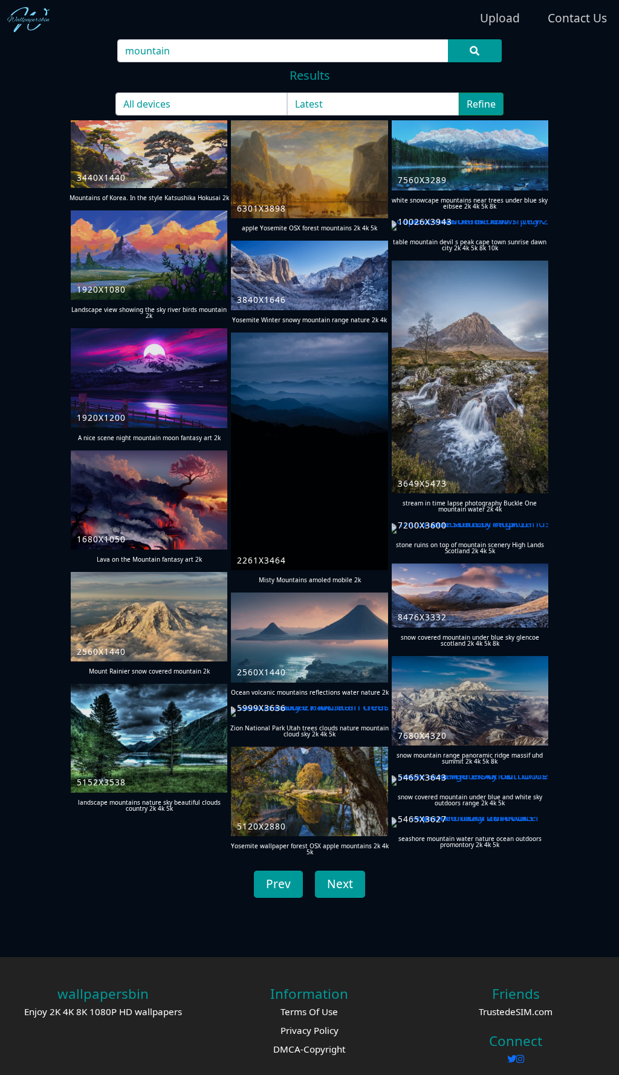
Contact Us (577, 18)
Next (340, 883)
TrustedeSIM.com (516, 1011)
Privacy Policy (309, 1030)
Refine (481, 104)
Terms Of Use (309, 1011)
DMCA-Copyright (309, 1049)
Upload (500, 18)
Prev (278, 883)
